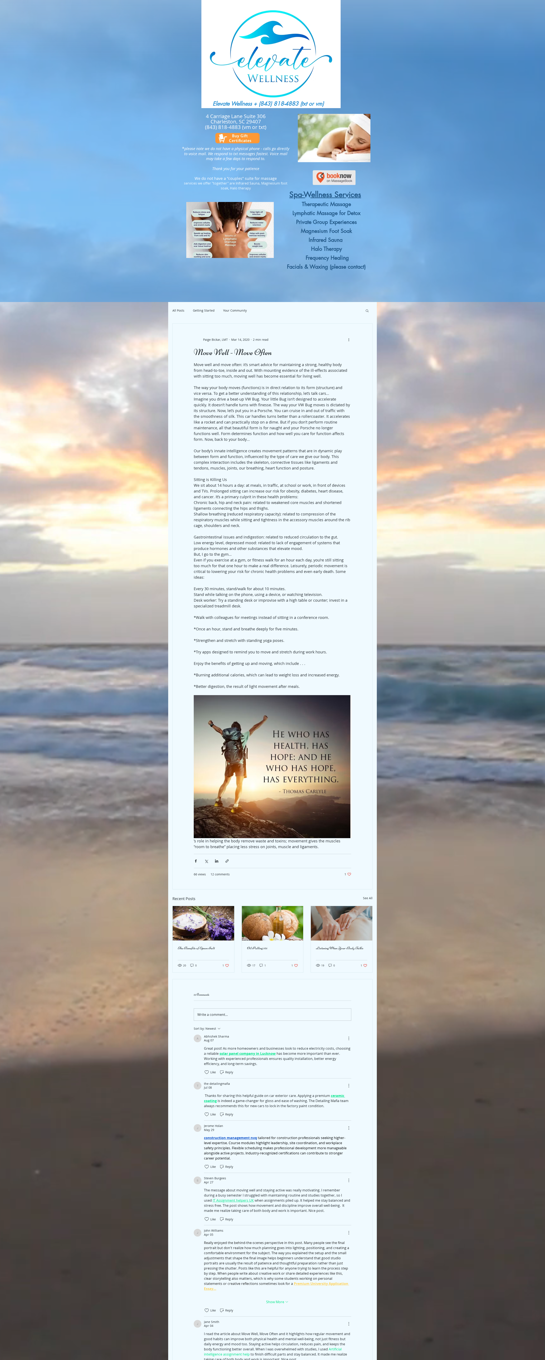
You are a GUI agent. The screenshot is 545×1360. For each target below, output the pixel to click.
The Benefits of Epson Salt (196, 948)
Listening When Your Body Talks (339, 948)
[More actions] (348, 339)
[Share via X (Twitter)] (206, 861)
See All (368, 898)
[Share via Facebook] (196, 861)
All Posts (178, 310)
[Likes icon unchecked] (206, 1072)
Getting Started (204, 310)
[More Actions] (348, 1038)
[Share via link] (227, 861)
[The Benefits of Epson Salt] (203, 923)
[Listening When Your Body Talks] (341, 923)
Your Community (235, 310)
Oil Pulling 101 (257, 948)
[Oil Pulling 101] (272, 923)
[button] (367, 310)
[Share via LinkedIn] (217, 861)
